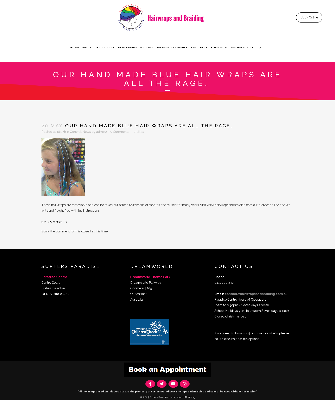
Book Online (309, 17)
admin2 (101, 132)
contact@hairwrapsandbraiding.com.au (256, 294)
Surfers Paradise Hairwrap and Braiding (172, 397)
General (75, 132)
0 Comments (119, 132)
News (87, 132)
